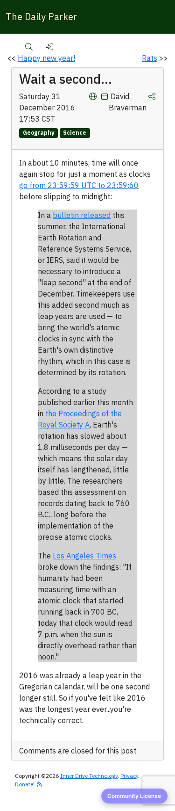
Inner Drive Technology (89, 775)
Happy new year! (46, 58)
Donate (24, 784)
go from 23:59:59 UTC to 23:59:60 (79, 185)
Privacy (129, 775)
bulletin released (82, 215)
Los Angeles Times (84, 555)
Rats (149, 58)
